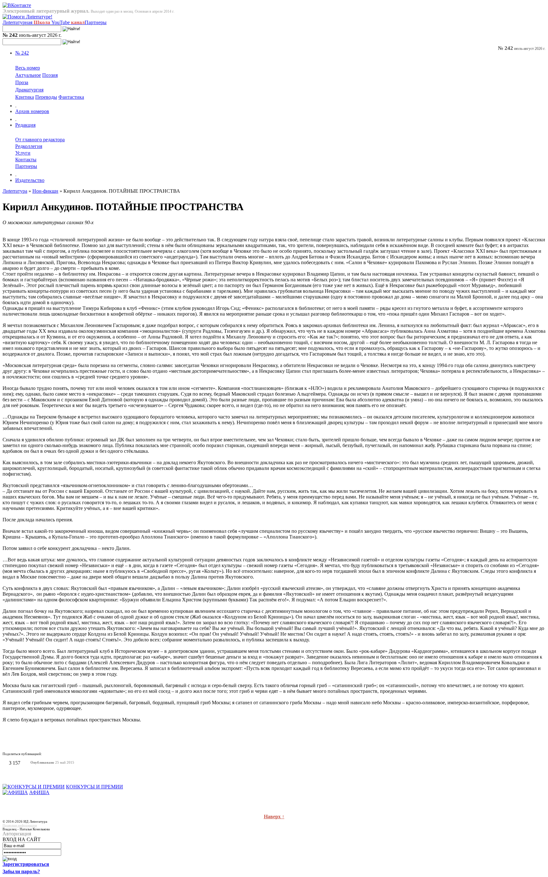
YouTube (68, 22)
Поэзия (50, 75)
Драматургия (29, 89)
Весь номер (27, 67)
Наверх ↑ (274, 816)
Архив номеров (32, 111)
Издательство (29, 180)
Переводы (46, 97)
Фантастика (71, 97)
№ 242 (22, 53)
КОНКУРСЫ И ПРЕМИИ (94, 786)
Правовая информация (20, 825)
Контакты (25, 159)
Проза (21, 82)
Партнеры (96, 22)
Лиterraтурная (26, 22)
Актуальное (28, 75)
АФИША (39, 792)
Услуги (22, 153)
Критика (24, 97)
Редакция (25, 125)
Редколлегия (28, 146)
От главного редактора (40, 139)
